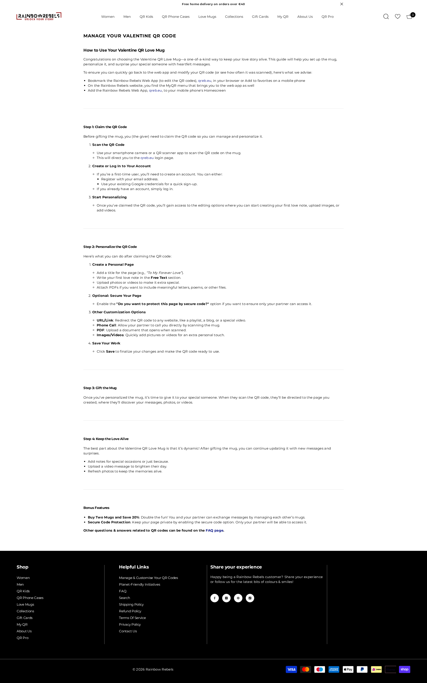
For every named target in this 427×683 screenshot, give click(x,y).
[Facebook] (214, 598)
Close (342, 4)
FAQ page (214, 530)
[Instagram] (226, 598)
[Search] (386, 16)
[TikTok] (250, 598)
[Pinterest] (238, 598)
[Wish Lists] (397, 16)
